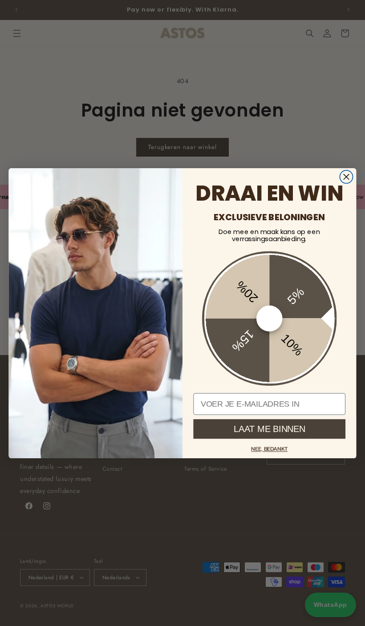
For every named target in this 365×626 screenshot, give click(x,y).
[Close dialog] (346, 176)
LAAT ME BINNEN (269, 428)
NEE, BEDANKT (269, 448)
